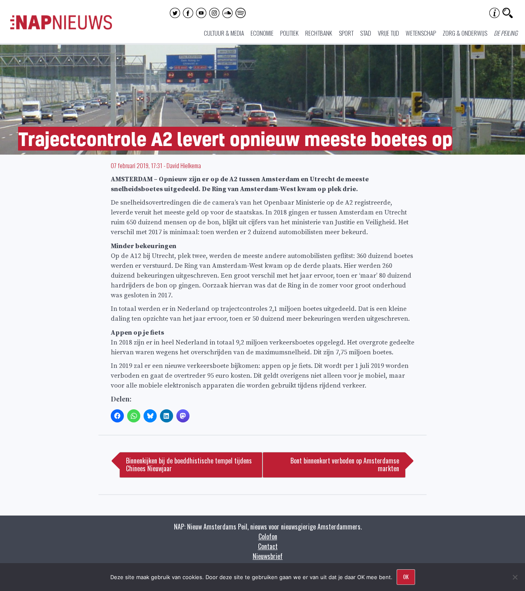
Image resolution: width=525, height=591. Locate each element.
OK (406, 577)
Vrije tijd (388, 32)
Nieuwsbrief (268, 556)
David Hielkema (184, 165)
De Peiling (506, 32)
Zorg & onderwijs (465, 32)
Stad (365, 32)
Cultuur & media (224, 32)
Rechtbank (318, 32)
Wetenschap (421, 32)
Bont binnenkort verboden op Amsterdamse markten (344, 464)
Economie (262, 32)
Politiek (289, 32)
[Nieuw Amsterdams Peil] (61, 27)
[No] (515, 577)
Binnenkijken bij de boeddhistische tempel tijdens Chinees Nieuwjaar (189, 464)
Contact (268, 546)
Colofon (267, 536)
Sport (346, 32)
